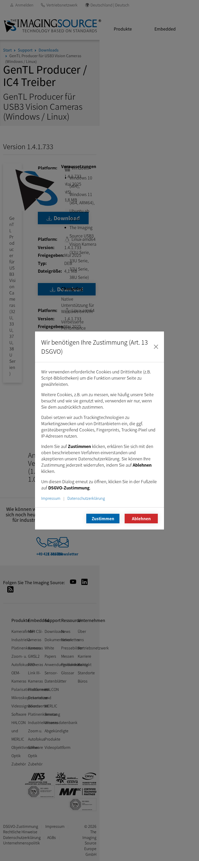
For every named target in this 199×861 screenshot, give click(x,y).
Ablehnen (141, 518)
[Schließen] (156, 347)
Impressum (50, 498)
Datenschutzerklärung (86, 498)
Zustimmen (103, 518)
